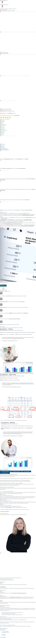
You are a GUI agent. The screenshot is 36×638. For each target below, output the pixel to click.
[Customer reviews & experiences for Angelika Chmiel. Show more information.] (3, 286)
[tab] (5, 471)
